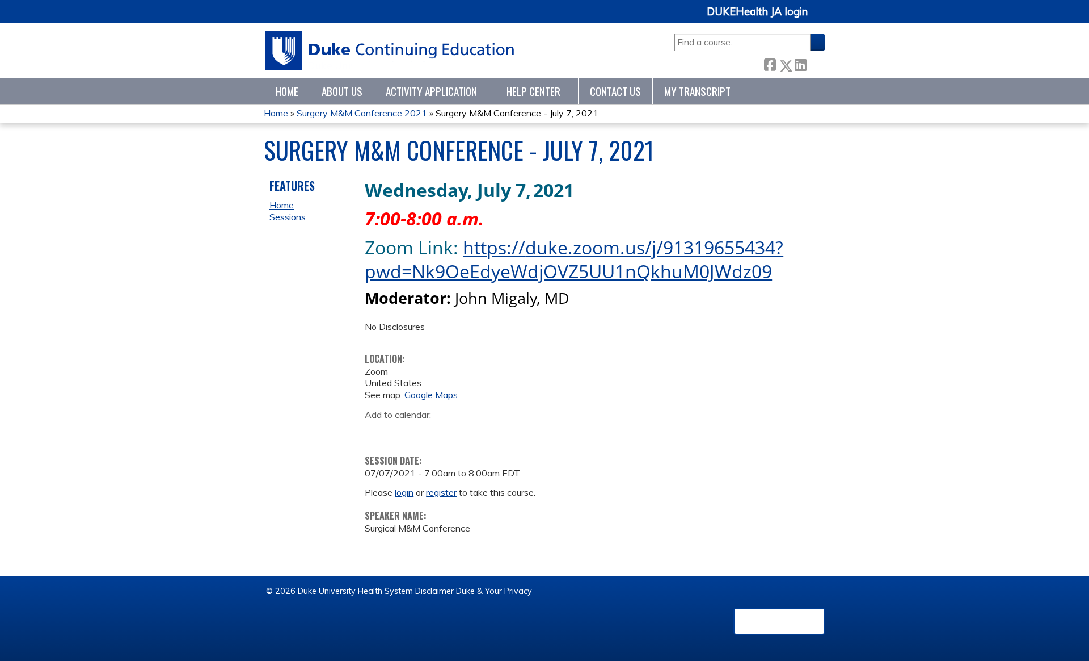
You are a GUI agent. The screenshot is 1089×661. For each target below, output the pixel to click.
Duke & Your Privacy (494, 591)
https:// (494, 247)
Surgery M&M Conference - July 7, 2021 (517, 113)
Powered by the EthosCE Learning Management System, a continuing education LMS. (779, 621)
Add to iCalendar (427, 431)
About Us (342, 91)
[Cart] (820, 18)
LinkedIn (800, 63)
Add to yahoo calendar (401, 432)
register (441, 492)
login (404, 492)
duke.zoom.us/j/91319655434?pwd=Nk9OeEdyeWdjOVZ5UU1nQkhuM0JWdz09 (574, 259)
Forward (815, 63)
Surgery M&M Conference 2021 (362, 113)
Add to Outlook (454, 432)
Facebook (769, 63)
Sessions (287, 217)
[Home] (390, 50)
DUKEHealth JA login (757, 12)
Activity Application (431, 91)
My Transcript (697, 91)
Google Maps (431, 394)
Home (287, 91)
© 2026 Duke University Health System (339, 591)
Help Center (533, 91)
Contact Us (615, 91)
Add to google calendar (376, 432)
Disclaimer (434, 591)
